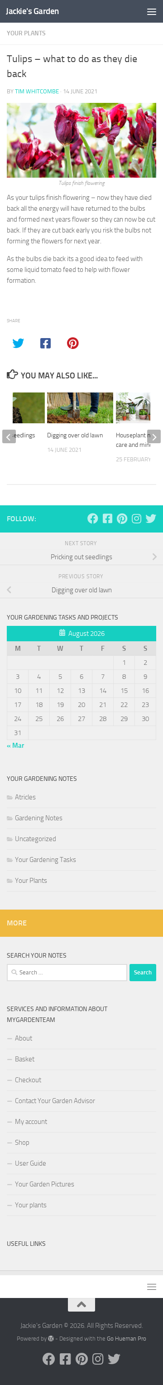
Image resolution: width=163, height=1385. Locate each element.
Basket (24, 1059)
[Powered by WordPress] (51, 1338)
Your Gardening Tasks (45, 860)
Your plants (31, 1205)
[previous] (9, 436)
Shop (22, 1142)
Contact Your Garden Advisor (55, 1101)
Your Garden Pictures (44, 1184)
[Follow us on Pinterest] (121, 518)
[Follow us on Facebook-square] (107, 518)
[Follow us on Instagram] (136, 518)
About (23, 1038)
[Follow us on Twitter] (150, 518)
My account (31, 1122)
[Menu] (151, 11)
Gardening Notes (38, 818)
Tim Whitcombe (37, 91)
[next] (154, 436)
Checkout (28, 1080)
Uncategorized (35, 839)
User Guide (30, 1163)
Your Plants (26, 33)
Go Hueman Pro (126, 1338)
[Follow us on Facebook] (92, 518)
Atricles (25, 797)
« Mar (15, 745)
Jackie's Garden (32, 11)
